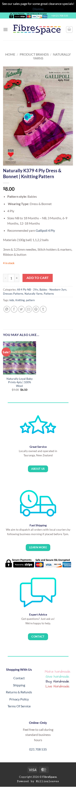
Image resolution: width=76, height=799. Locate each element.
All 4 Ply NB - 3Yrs (27, 289)
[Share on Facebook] (14, 309)
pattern (30, 300)
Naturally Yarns (34, 293)
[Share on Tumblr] (43, 309)
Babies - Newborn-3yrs (53, 289)
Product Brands (34, 54)
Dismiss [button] (38, 9)
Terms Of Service (19, 706)
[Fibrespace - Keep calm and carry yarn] (37, 29)
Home (10, 54)
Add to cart (38, 278)
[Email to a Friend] (28, 309)
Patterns (49, 293)
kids (12, 300)
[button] (5, 29)
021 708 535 (38, 749)
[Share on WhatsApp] (6, 309)
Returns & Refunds (19, 692)
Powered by (38, 781)
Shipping (19, 685)
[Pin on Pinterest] (36, 309)
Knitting (20, 300)
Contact (19, 678)
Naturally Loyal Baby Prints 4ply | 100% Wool (19, 382)
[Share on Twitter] (21, 309)
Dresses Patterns (13, 293)
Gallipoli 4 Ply (46, 230)
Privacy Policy (19, 699)
